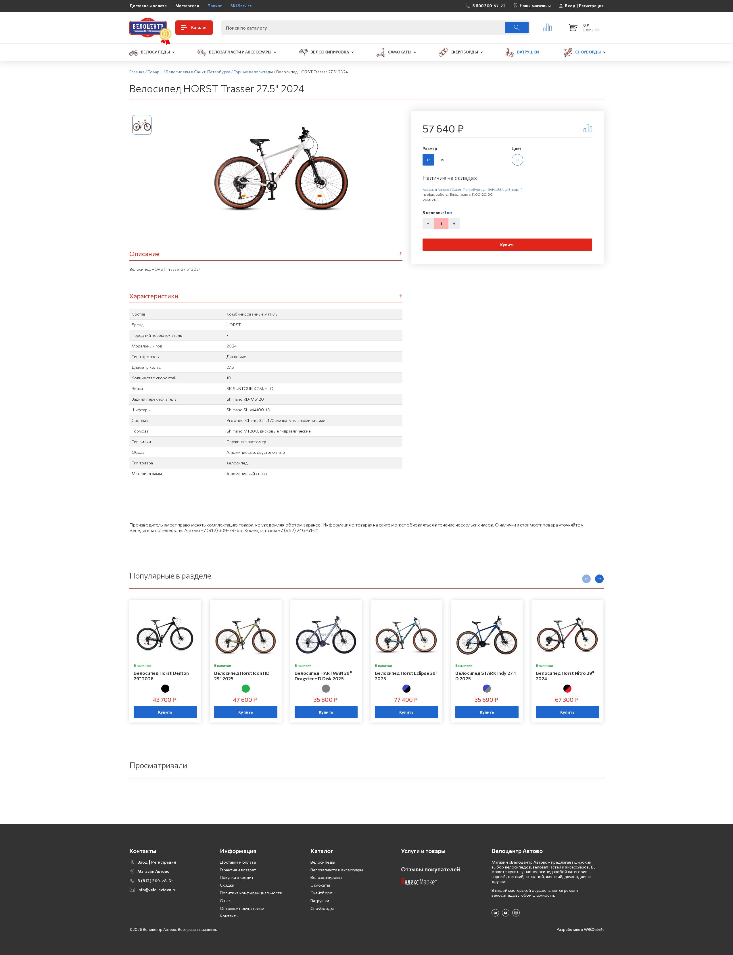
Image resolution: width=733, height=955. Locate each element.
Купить (507, 244)
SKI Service (241, 5)
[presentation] (586, 578)
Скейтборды (322, 892)
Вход (570, 5)
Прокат (215, 5)
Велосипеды (322, 862)
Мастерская (187, 5)
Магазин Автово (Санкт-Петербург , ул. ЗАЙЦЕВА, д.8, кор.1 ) (473, 189)
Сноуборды (322, 908)
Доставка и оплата (148, 5)
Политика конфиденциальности (251, 892)
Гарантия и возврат (238, 869)
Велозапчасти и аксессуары (336, 869)
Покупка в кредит (237, 877)
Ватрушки (319, 900)
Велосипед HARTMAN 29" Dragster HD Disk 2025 (323, 675)
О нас (225, 900)
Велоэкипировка (326, 877)
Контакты (229, 915)
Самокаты (320, 885)
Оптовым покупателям (242, 908)
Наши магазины (535, 5)
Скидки (227, 885)
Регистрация (591, 5)
